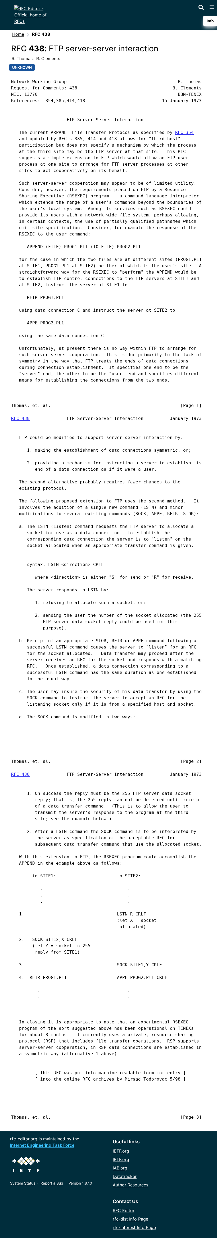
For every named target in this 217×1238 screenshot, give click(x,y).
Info (210, 21)
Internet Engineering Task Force (42, 1145)
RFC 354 (184, 132)
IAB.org (120, 1168)
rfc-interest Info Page (134, 1227)
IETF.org (121, 1151)
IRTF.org (121, 1159)
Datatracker (125, 1176)
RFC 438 (20, 418)
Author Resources (130, 1184)
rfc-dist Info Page (130, 1219)
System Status (22, 1183)
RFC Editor (123, 1210)
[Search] (201, 6)
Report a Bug (51, 1183)
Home (18, 34)
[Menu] (211, 7)
